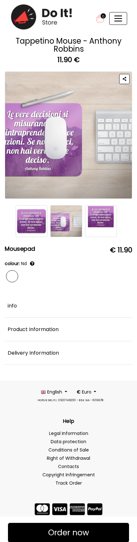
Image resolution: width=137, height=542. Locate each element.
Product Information (33, 329)
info (12, 305)
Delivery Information (33, 353)
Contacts (68, 466)
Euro (85, 392)
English (54, 392)
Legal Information (68, 433)
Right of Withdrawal (68, 458)
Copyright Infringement (68, 475)
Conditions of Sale (68, 450)
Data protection (68, 441)
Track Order (68, 483)
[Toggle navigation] (118, 18)
